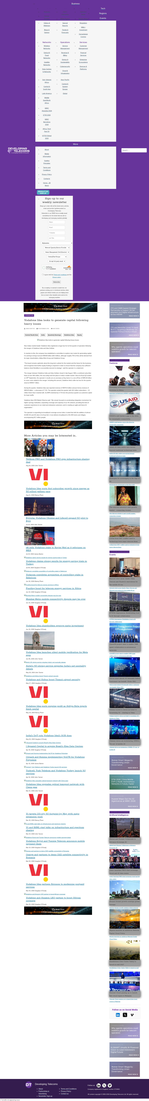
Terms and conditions (60, 275)
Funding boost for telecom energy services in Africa (53, 588)
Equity (79, 335)
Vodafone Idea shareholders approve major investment (55, 625)
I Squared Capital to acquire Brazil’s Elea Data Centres (54, 746)
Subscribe (56, 282)
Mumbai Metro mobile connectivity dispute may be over (55, 599)
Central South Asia (31, 335)
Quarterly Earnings (54, 335)
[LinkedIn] (117, 1014)
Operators (29, 315)
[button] (46, 8)
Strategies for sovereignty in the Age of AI (122, 485)
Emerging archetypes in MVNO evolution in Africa (124, 393)
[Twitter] (125, 1014)
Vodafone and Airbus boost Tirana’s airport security (53, 679)
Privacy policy (57, 277)
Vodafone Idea (69, 335)
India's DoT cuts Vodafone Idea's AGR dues (49, 735)
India (43, 335)
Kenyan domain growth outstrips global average (123, 908)
